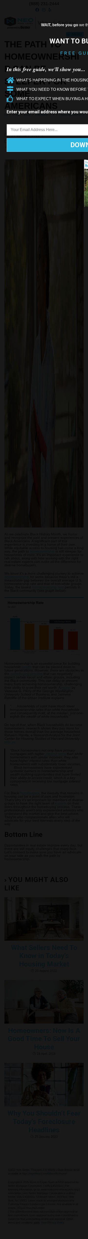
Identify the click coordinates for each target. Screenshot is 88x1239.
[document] (44, 619)
